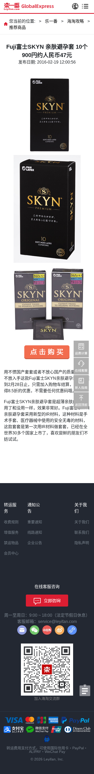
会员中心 (11, 553)
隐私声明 (81, 543)
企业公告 (34, 543)
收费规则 (11, 522)
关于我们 (81, 522)
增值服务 (11, 532)
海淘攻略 (75, 21)
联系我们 (81, 532)
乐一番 (51, 21)
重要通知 (34, 522)
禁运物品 (11, 543)
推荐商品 (17, 27)
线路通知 (34, 532)
